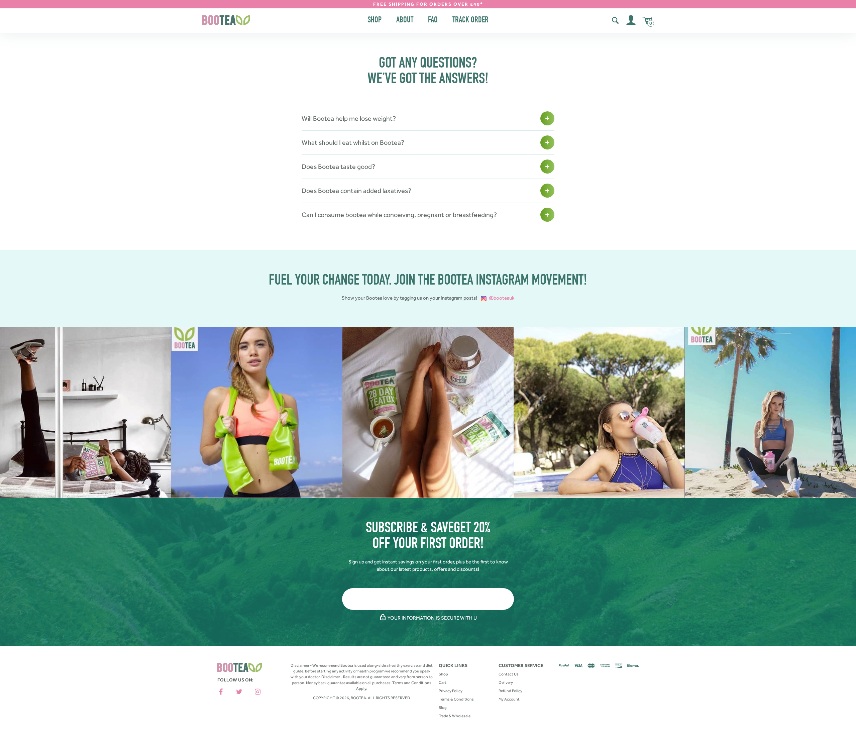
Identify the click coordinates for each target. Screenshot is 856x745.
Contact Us (509, 674)
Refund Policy (510, 690)
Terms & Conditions (456, 699)
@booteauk (501, 298)
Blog (443, 707)
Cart (442, 682)
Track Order (470, 20)
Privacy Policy (450, 690)
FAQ (433, 20)
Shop (374, 20)
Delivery (506, 682)
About (404, 20)
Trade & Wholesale (454, 716)
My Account (509, 699)
